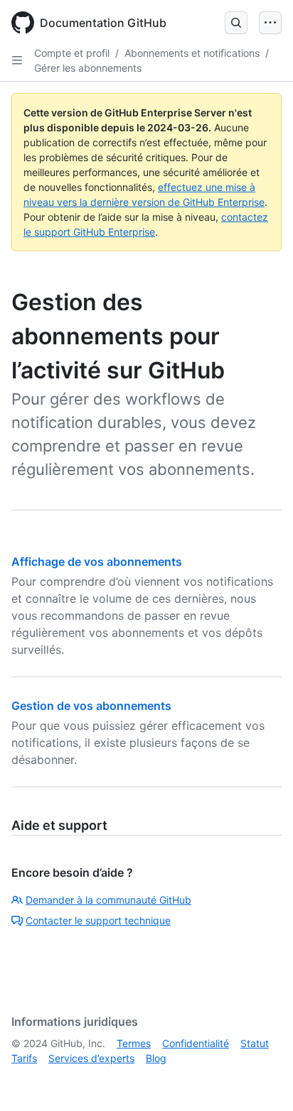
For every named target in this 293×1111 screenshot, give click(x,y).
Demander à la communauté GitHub (108, 900)
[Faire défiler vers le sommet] (261, 1080)
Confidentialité (195, 1043)
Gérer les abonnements (88, 68)
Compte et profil (72, 53)
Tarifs (24, 1058)
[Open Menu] (270, 22)
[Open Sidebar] (17, 60)
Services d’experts (91, 1058)
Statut (254, 1043)
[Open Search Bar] (236, 22)
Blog (156, 1058)
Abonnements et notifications (192, 53)
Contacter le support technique (98, 920)
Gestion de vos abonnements (91, 706)
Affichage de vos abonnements (96, 561)
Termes (134, 1043)
